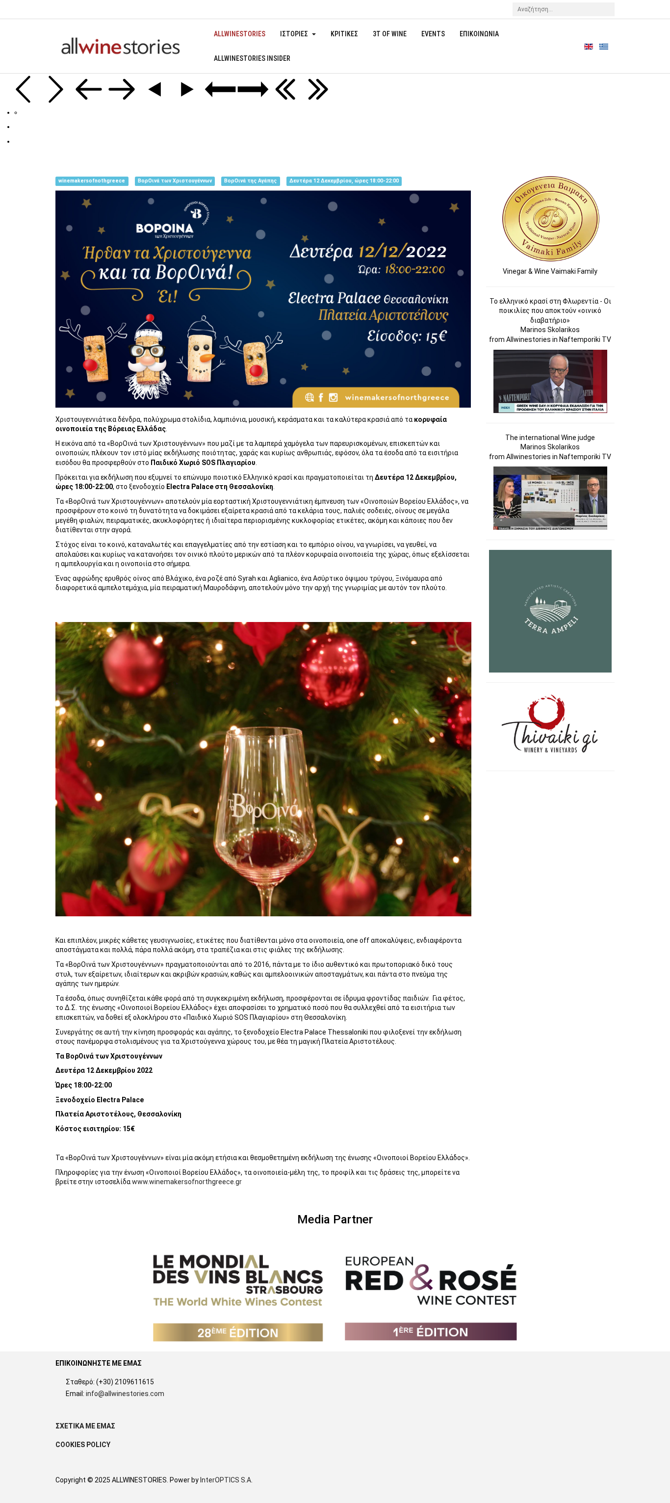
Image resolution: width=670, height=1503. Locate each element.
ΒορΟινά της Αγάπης (250, 181)
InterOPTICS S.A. (226, 1480)
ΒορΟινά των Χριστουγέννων (175, 181)
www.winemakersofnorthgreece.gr (187, 1182)
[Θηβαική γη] (551, 726)
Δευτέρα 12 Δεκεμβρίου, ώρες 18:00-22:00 (344, 181)
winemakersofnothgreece (91, 181)
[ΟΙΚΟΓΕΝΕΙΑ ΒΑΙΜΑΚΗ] (551, 218)
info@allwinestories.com (125, 1394)
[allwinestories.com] (119, 45)
